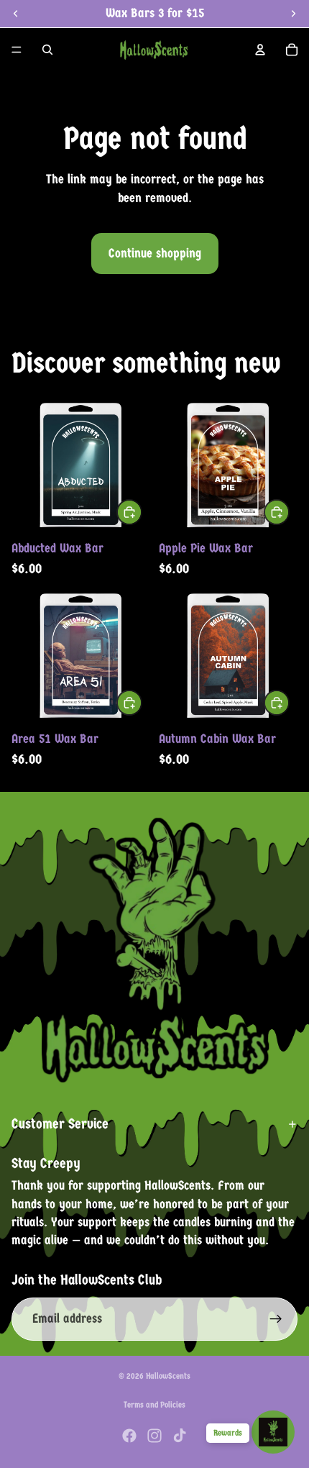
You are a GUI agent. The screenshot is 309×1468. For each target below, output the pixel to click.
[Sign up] (276, 1319)
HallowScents (168, 1376)
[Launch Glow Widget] (273, 1432)
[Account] (260, 49)
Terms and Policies (154, 1405)
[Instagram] (154, 1435)
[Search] (47, 49)
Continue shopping (155, 253)
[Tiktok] (179, 1435)
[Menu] (16, 49)
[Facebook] (129, 1435)
